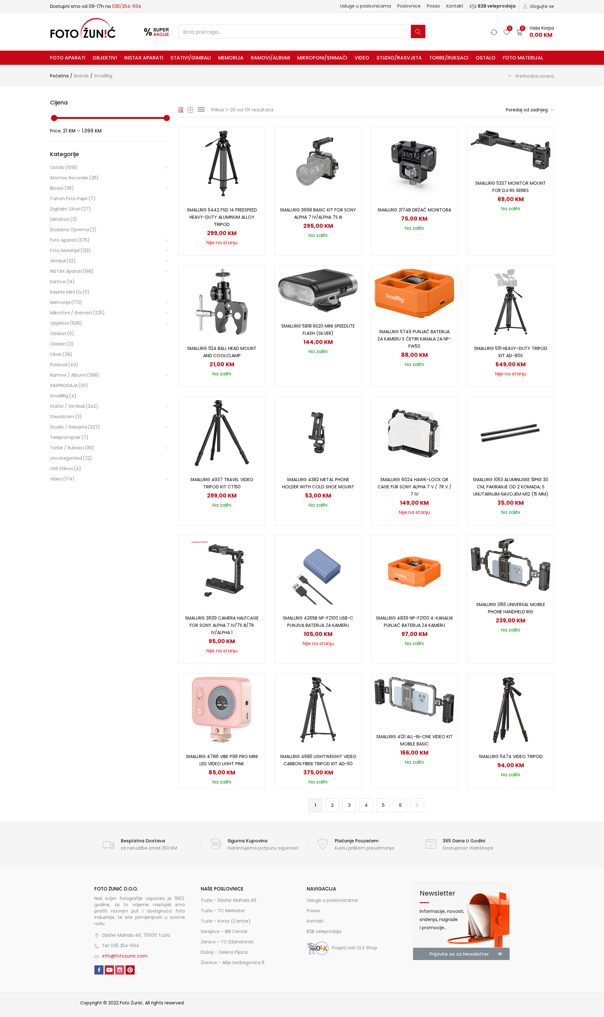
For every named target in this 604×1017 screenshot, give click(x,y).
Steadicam (66, 416)
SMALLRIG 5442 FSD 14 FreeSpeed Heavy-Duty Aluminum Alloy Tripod (222, 217)
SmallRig (63, 396)
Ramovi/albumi (270, 57)
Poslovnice (409, 6)
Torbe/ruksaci (448, 57)
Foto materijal (523, 57)
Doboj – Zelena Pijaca (224, 952)
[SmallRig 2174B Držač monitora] (414, 163)
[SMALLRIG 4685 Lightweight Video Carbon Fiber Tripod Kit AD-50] (318, 709)
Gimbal (63, 261)
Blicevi (62, 188)
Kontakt (454, 6)
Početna (59, 76)
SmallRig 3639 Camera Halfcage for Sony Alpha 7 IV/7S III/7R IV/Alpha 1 (222, 625)
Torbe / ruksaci (72, 448)
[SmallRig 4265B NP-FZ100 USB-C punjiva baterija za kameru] (318, 571)
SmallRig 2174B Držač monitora (414, 210)
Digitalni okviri (70, 209)
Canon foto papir (73, 198)
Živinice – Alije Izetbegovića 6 (233, 962)
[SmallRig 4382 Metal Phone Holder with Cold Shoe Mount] (318, 433)
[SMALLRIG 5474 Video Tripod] (510, 709)
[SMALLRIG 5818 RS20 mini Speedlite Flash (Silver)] (318, 290)
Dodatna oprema (73, 230)
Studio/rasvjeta (399, 57)
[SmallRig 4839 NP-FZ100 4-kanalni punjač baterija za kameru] (414, 571)
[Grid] (181, 110)
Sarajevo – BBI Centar (224, 931)
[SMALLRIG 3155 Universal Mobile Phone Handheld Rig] (510, 564)
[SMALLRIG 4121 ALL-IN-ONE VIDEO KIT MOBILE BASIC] (414, 699)
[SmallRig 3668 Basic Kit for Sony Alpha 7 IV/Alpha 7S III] (318, 163)
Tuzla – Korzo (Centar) (226, 921)
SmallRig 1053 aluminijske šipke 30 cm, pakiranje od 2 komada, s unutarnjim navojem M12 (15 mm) (510, 486)
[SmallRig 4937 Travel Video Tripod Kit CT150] (221, 433)
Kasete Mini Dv (70, 292)
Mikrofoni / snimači (77, 313)
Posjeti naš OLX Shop (354, 948)
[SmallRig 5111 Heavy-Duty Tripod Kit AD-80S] (510, 301)
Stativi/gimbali (191, 57)
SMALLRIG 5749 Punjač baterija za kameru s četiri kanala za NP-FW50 (414, 339)
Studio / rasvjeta (75, 427)
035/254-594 (126, 6)
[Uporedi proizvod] (252, 150)
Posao (433, 6)
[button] (535, 32)
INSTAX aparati (143, 57)
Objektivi (104, 57)
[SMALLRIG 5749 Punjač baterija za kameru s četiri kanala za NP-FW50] (414, 293)
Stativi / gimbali (74, 406)
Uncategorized (71, 458)
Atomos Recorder (74, 178)
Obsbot (62, 333)
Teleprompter (69, 437)
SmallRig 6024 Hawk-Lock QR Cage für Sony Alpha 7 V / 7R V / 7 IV (414, 486)
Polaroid (64, 365)
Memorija (230, 57)
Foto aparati (67, 57)
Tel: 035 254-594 (120, 945)
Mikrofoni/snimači (322, 57)
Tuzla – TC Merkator (223, 910)
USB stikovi (65, 468)
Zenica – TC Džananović (227, 942)
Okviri (61, 354)
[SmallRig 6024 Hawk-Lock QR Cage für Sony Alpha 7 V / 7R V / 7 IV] (414, 433)
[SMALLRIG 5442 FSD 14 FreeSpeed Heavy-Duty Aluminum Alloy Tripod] (222, 163)
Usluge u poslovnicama (365, 6)
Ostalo (485, 57)
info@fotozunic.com (125, 956)
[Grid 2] (190, 110)
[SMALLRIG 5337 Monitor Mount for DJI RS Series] (510, 149)
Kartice (62, 281)
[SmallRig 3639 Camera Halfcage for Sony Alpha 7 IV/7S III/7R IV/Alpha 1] (222, 571)
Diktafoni (63, 219)
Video (362, 57)
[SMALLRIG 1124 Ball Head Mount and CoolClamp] (222, 301)
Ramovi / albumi (74, 375)
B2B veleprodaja (497, 6)
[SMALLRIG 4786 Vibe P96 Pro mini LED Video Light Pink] (222, 709)
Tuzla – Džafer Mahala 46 (228, 900)
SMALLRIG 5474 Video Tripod (511, 756)
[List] (201, 110)
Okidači (62, 344)
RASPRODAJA (69, 385)
